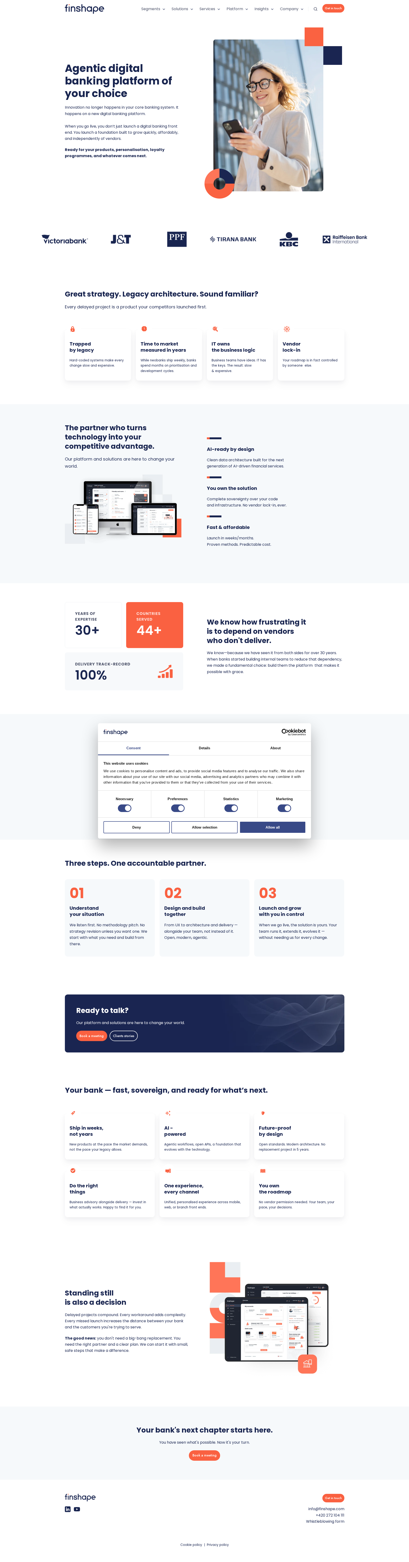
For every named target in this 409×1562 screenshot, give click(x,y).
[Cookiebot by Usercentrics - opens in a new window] (285, 732)
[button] (315, 9)
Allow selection (204, 827)
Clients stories (123, 1036)
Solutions (180, 9)
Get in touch (333, 8)
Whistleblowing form (325, 1521)
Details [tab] (204, 748)
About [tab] (275, 748)
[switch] (178, 808)
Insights (261, 9)
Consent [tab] (133, 748)
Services (207, 9)
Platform (235, 9)
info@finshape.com (326, 1509)
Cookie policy (191, 1545)
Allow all (273, 827)
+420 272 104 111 (330, 1515)
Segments (150, 9)
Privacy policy (218, 1545)
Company (289, 9)
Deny (136, 827)
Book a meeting (92, 1036)
